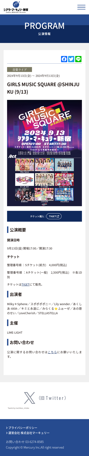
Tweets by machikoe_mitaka (18, 408)
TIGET (25, 284)
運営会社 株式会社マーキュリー (29, 433)
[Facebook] (64, 59)
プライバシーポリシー (22, 427)
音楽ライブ (19, 70)
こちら (52, 352)
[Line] (78, 59)
